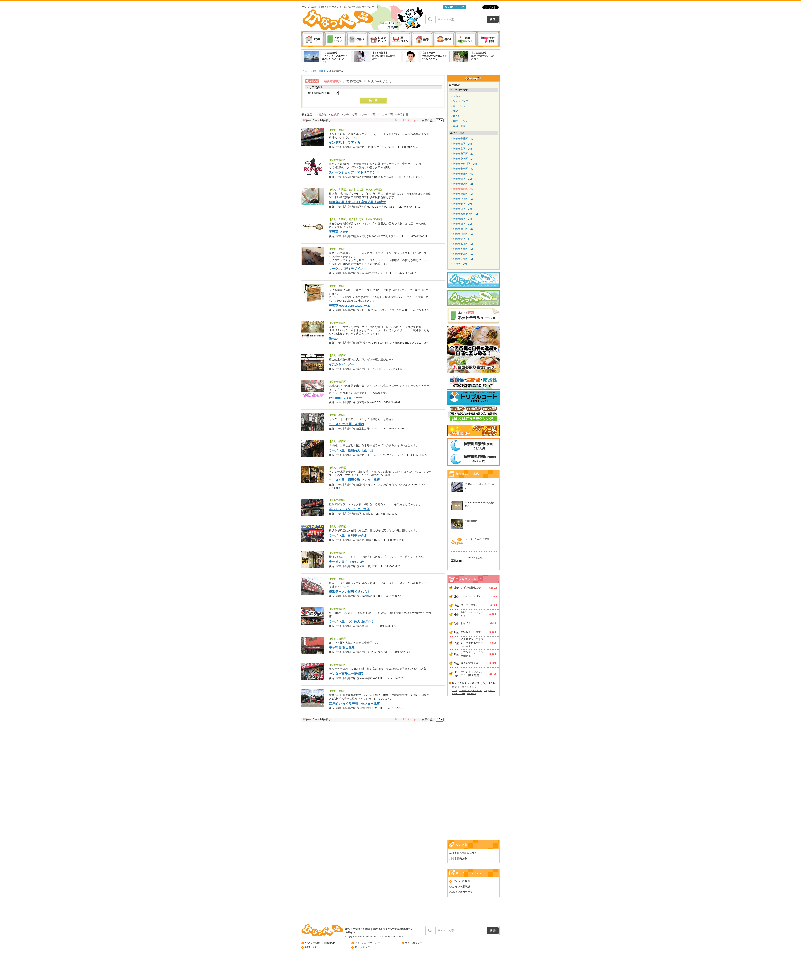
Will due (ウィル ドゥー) (346, 397)
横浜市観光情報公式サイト (464, 852)
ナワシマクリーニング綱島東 (472, 654)
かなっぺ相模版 (461, 881)
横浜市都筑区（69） (464, 188)
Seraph (334, 338)
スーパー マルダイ (471, 596)
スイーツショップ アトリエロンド (354, 172)
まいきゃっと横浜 (471, 632)
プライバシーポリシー (367, 942)
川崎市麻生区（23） (464, 228)
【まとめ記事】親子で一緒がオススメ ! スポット (483, 55)
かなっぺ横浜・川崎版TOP (320, 942)
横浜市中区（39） (463, 203)
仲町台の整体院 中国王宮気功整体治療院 (357, 202)
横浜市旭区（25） (463, 143)
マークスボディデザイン (346, 268)
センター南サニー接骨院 (346, 673)
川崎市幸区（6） (462, 238)
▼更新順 (333, 114)
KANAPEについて (454, 7)
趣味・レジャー (461, 121)
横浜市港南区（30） (464, 168)
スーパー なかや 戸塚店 (477, 539)
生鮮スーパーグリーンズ (472, 614)
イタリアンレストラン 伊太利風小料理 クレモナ (473, 643)
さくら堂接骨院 (469, 663)
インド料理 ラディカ (344, 142)
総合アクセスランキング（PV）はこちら (475, 683)
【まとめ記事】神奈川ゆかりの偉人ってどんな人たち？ (434, 55)
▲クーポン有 (367, 114)
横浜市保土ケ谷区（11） (467, 213)
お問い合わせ (312, 947)
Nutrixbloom (471, 521)
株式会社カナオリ (462, 891)
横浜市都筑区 (336, 71)
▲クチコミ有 (349, 114)
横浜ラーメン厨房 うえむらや (349, 591)
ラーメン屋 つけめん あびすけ (351, 621)
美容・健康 (459, 126)
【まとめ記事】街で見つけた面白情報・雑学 (384, 55)
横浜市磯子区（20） (464, 153)
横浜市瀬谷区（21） (464, 183)
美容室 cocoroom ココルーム (349, 305)
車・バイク (459, 106)
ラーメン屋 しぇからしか (346, 561)
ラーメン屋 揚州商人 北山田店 (351, 450)
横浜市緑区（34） (463, 218)
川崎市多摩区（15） (464, 248)
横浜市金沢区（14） (464, 158)
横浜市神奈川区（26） (465, 163)
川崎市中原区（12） (464, 253)
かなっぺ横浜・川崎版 (314, 71)
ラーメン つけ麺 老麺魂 (346, 424)
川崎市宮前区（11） (464, 258)
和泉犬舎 (466, 623)
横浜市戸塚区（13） (464, 198)
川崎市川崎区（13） (464, 233)
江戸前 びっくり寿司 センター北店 (354, 703)
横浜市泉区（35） (463, 148)
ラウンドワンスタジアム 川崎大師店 (472, 673)
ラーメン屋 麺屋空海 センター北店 (354, 480)
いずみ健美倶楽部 (471, 587)
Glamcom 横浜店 (473, 557)
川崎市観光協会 (458, 858)
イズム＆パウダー (341, 364)
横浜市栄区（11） (463, 178)
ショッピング (460, 101)
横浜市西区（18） (463, 208)
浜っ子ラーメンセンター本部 (349, 509)
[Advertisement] (473, 773)
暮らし (456, 116)
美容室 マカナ (339, 231)
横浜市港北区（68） (464, 173)
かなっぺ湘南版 (461, 886)
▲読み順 (321, 114)
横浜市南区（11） (463, 223)
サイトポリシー (413, 942)
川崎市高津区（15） (464, 243)
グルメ (456, 96)
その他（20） (460, 263)
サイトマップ (362, 947)
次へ (416, 120)
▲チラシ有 (401, 114)
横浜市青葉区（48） (464, 138)
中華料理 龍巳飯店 (342, 647)
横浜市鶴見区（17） (464, 193)
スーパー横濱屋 (469, 605)
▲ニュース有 (385, 114)
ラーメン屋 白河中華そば (347, 535)
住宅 (455, 111)
